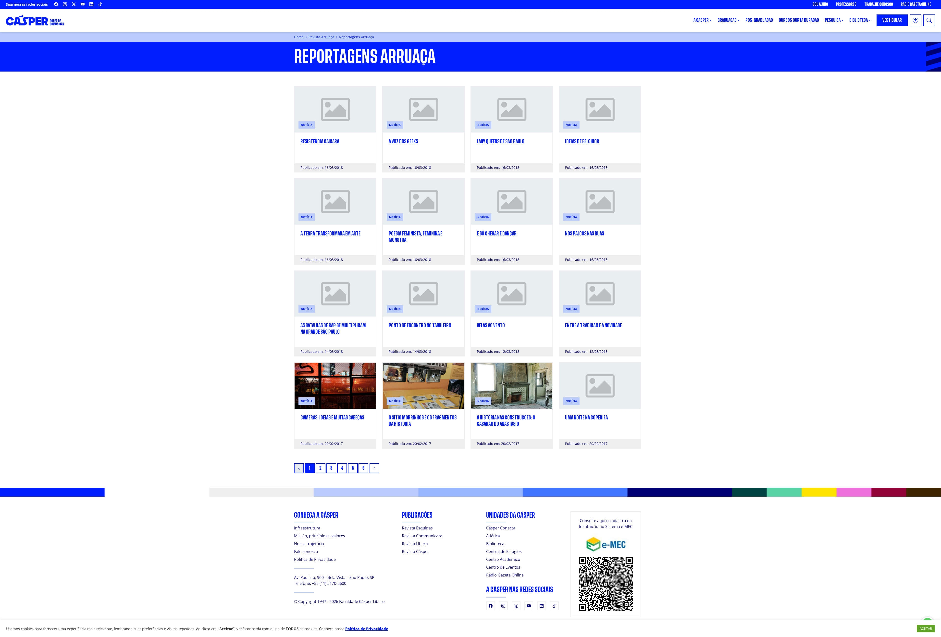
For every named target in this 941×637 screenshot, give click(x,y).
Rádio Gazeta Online (916, 4)
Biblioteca (495, 543)
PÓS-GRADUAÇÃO (759, 20)
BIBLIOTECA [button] (858, 20)
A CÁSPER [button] (701, 20)
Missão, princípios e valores (319, 536)
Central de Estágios (504, 551)
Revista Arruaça (321, 37)
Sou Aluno (820, 4)
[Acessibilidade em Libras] (915, 20)
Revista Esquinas (417, 528)
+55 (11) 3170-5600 (329, 583)
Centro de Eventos (503, 567)
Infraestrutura (307, 528)
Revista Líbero (415, 543)
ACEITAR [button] (926, 628)
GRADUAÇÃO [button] (727, 20)
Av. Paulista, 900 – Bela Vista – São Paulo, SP (334, 577)
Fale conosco (306, 551)
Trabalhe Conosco (878, 4)
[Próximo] (374, 468)
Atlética (493, 536)
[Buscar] (929, 20)
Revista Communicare (422, 536)
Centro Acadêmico (503, 559)
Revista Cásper (415, 551)
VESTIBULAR (892, 20)
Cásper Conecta (500, 528)
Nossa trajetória (309, 543)
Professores (846, 4)
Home (299, 37)
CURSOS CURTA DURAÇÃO (799, 20)
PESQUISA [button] (833, 20)
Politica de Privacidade (315, 559)
